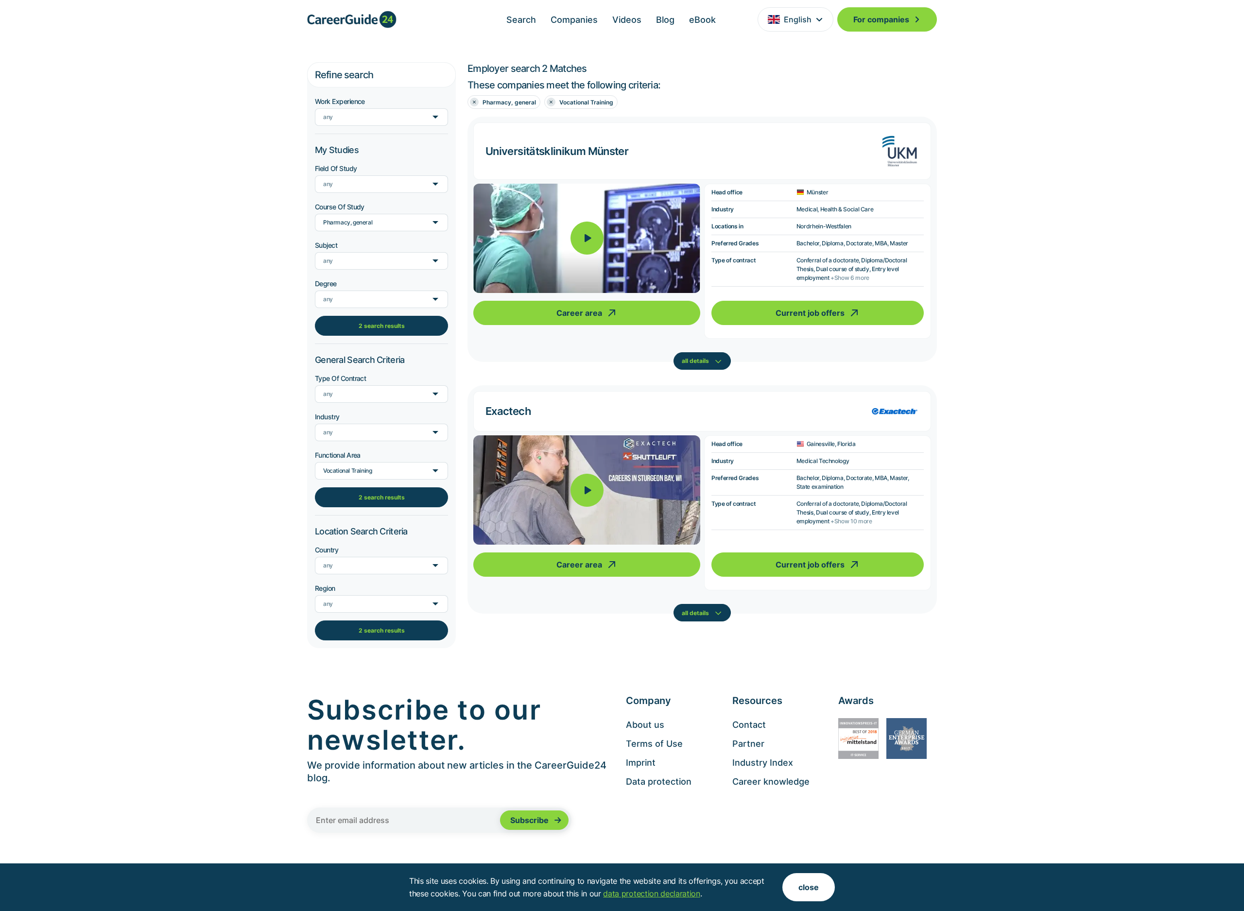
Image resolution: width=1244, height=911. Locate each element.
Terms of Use (654, 744)
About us (645, 725)
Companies (574, 20)
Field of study (336, 168)
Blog (665, 20)
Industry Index (762, 762)
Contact (749, 725)
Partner (748, 744)
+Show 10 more (851, 521)
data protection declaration (651, 893)
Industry (327, 417)
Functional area (338, 455)
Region (325, 588)
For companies (881, 19)
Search (521, 20)
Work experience (340, 101)
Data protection (658, 781)
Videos (626, 20)
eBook (702, 20)
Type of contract (340, 378)
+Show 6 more (849, 277)
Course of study (339, 207)
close (808, 887)
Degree (326, 283)
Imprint (641, 762)
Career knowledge (771, 781)
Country (326, 550)
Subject (326, 245)
